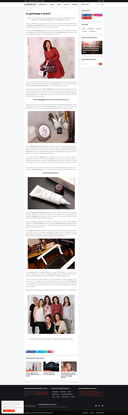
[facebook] (96, 406)
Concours (92, 412)
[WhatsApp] (46, 351)
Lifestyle (66, 4)
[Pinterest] (49, 351)
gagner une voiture (87, 393)
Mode (59, 4)
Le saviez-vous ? (92, 31)
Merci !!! (42, 1)
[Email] (52, 351)
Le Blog (25, 1)
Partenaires (85, 412)
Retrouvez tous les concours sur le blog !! (88, 391)
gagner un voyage (98, 393)
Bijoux (58, 396)
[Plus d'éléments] (55, 351)
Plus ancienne (74, 382)
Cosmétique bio (90, 28)
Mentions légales (100, 412)
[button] (99, 4)
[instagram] (101, 1)
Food (53, 396)
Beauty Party (85, 4)
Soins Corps (63, 391)
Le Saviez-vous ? (42, 4)
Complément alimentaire (66, 394)
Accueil (27, 10)
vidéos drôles (95, 395)
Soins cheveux (55, 394)
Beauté (52, 4)
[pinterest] (103, 1)
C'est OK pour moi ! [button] (8, 410)
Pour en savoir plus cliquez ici (15, 407)
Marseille (75, 4)
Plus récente (28, 382)
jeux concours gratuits (89, 394)
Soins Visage (55, 391)
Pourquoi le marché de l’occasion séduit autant (49, 373)
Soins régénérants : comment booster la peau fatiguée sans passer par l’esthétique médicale (68, 375)
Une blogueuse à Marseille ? (34, 1)
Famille (73, 396)
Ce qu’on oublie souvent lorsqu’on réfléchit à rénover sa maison (33, 374)
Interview (84, 31)
